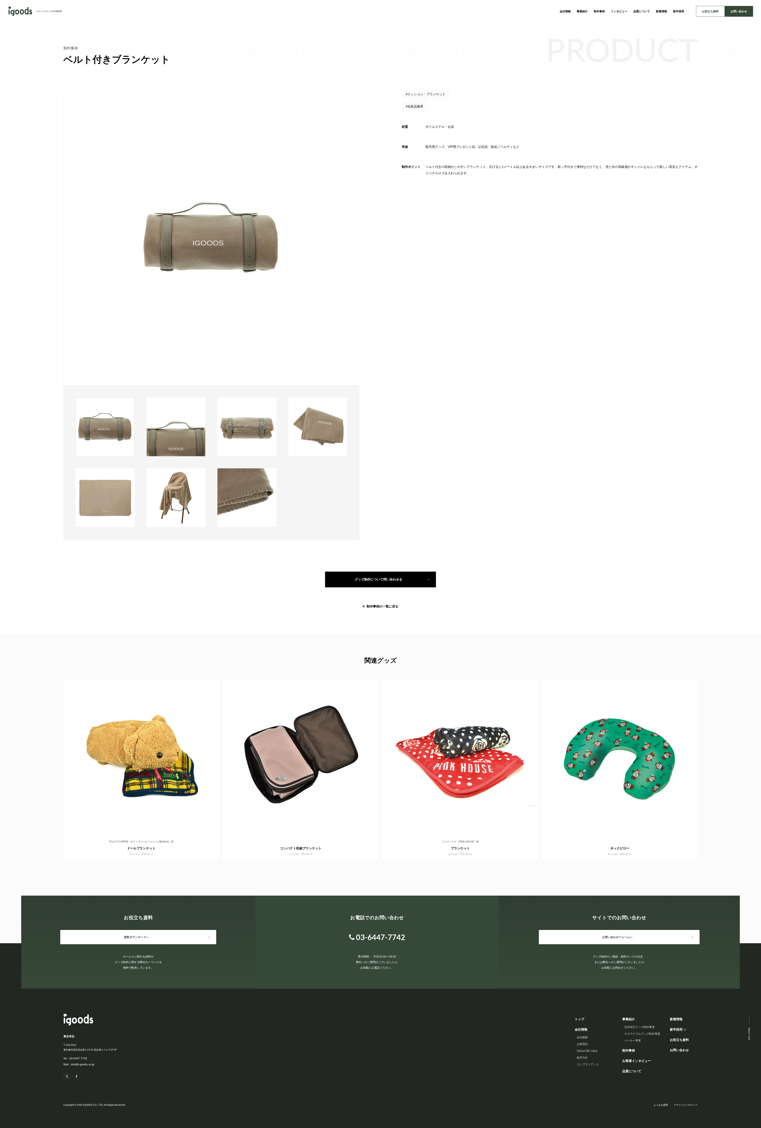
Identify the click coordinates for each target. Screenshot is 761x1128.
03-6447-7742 (78, 1058)
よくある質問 (661, 1105)
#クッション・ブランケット (426, 94)
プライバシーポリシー (686, 1105)
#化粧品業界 (414, 106)
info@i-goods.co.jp (82, 1064)
